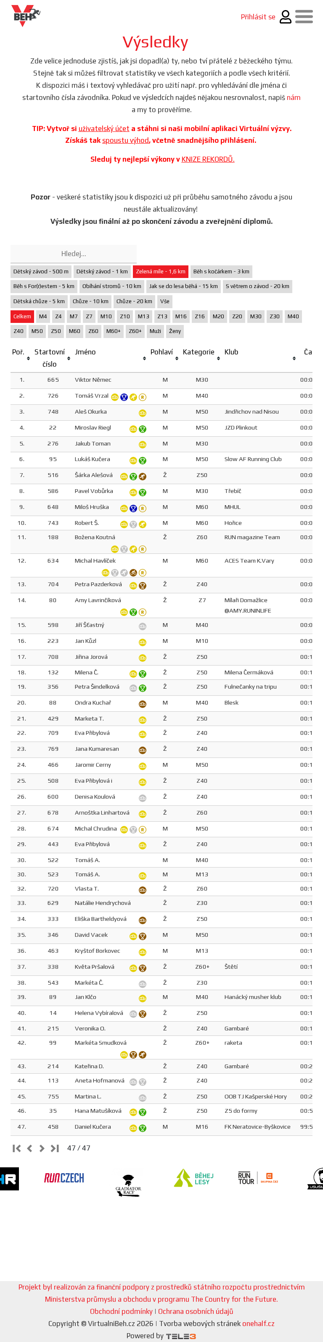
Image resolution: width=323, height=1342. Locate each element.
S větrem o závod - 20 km (257, 286)
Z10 (125, 316)
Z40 (18, 331)
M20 (218, 316)
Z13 (162, 316)
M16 (181, 316)
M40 (293, 316)
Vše (164, 301)
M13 (143, 316)
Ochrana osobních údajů (195, 1311)
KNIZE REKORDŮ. (208, 159)
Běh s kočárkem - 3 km (221, 271)
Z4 (58, 316)
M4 (43, 316)
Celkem (22, 316)
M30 (256, 316)
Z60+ (135, 331)
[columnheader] (22, 358)
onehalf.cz (258, 1323)
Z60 (93, 331)
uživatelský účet (104, 128)
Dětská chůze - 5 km (39, 301)
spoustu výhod (125, 140)
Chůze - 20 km (134, 301)
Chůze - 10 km (91, 301)
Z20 (237, 316)
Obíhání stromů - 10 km (111, 286)
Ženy (175, 331)
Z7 (89, 316)
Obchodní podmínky (121, 1311)
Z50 (56, 331)
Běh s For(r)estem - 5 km (43, 286)
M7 (74, 316)
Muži (155, 331)
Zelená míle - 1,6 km (160, 271)
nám (294, 97)
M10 (106, 316)
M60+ (113, 331)
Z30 (275, 316)
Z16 (200, 316)
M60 (74, 331)
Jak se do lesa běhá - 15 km (183, 286)
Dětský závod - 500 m (41, 271)
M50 (37, 331)
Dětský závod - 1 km (102, 271)
